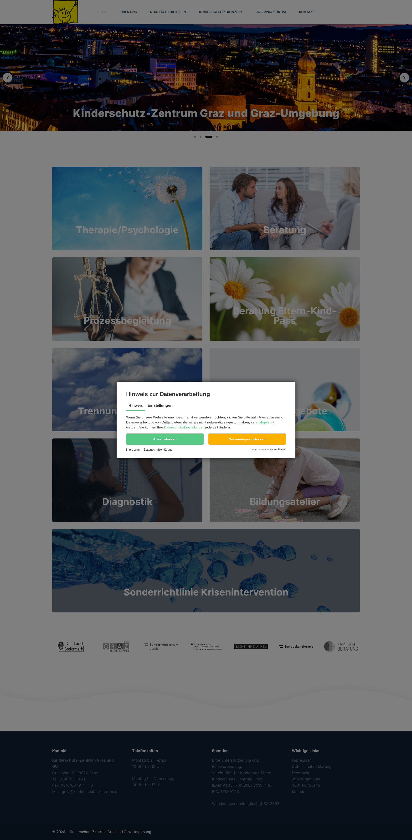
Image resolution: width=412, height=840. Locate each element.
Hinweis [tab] (136, 405)
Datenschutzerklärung (158, 449)
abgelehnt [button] (266, 422)
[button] (165, 439)
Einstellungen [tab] (160, 405)
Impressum (133, 449)
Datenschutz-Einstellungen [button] (184, 427)
